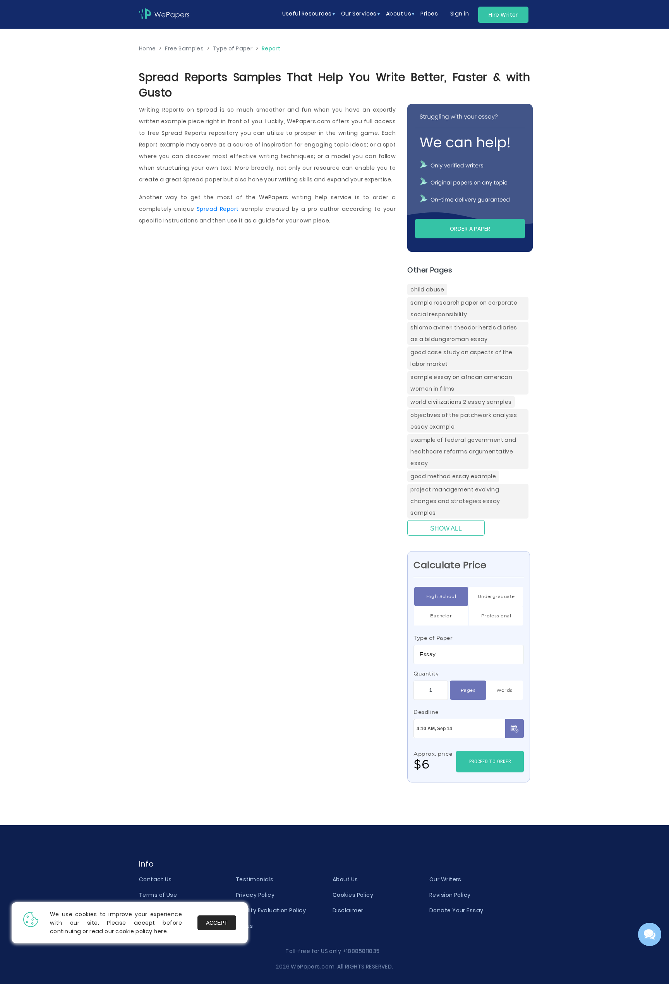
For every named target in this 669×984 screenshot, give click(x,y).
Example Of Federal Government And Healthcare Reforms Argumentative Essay (463, 451)
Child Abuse (427, 289)
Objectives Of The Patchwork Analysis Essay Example (463, 421)
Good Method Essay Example (453, 476)
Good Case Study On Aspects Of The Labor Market (461, 358)
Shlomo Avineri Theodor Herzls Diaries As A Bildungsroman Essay (463, 333)
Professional (496, 615)
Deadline (426, 712)
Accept (217, 923)
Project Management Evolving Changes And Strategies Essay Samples (455, 501)
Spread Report (218, 209)
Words (504, 690)
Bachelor (441, 615)
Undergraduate (496, 596)
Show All (446, 528)
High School (441, 596)
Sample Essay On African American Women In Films (461, 383)
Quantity (426, 673)
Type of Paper (433, 638)
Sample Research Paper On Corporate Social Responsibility (463, 308)
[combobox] (468, 654)
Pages (468, 690)
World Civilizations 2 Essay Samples (460, 402)
